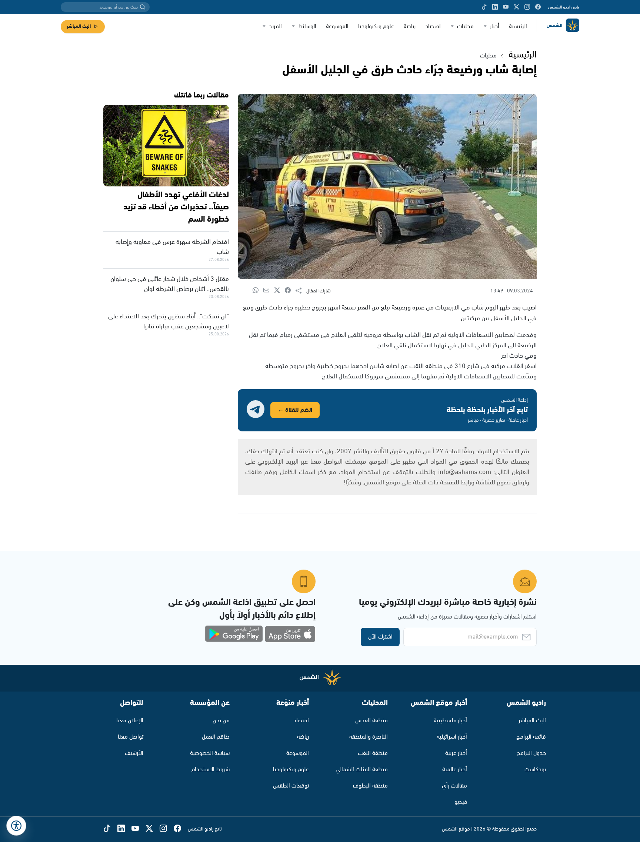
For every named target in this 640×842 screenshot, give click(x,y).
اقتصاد (433, 26)
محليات (465, 26)
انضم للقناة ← (295, 410)
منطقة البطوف (370, 786)
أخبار (494, 26)
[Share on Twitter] (279, 290)
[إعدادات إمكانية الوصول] (16, 825)
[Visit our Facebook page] (538, 7)
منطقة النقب (373, 753)
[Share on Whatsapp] (258, 290)
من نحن (221, 720)
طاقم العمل (216, 737)
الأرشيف (134, 753)
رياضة (410, 26)
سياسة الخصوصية (210, 753)
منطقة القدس (371, 720)
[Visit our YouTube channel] (506, 7)
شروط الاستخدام (210, 769)
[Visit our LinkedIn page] (495, 7)
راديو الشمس (526, 702)
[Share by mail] (268, 290)
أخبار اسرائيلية (452, 737)
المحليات (375, 702)
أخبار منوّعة (292, 702)
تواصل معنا (130, 737)
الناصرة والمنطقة (368, 737)
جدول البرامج (531, 753)
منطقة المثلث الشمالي (362, 769)
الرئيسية (518, 26)
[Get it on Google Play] (234, 634)
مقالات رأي (454, 786)
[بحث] (142, 7)
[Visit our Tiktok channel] (484, 7)
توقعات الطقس (291, 786)
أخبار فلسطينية (450, 720)
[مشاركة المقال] (301, 291)
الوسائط (307, 26)
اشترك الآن (380, 637)
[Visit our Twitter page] (516, 7)
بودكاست (535, 769)
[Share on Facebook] (290, 290)
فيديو (460, 802)
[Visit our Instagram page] (527, 7)
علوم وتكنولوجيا (376, 26)
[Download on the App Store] (290, 634)
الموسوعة (337, 26)
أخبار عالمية (454, 769)
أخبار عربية (456, 753)
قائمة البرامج (531, 737)
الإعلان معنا (129, 720)
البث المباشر (79, 26)
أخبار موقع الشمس (439, 702)
